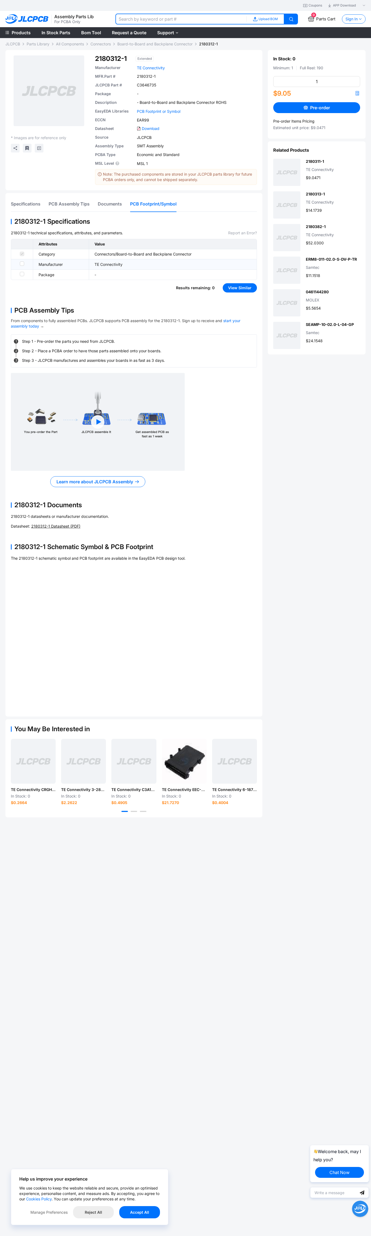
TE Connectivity (151, 68)
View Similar (239, 287)
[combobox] (181, 19)
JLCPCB (12, 44)
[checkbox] (22, 254)
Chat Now (339, 1172)
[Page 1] (124, 811)
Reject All (93, 1212)
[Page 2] (134, 811)
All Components (70, 44)
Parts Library (38, 44)
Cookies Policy (39, 1199)
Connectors (100, 44)
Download (150, 128)
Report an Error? (242, 233)
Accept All (139, 1212)
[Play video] (98, 422)
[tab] (25, 203)
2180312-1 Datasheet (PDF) (55, 526)
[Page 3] (143, 811)
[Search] (291, 19)
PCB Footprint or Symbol (158, 111)
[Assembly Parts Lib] (27, 19)
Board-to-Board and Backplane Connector (155, 44)
